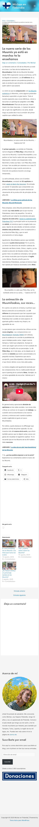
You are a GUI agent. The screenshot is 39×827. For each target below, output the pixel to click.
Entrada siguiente (19, 595)
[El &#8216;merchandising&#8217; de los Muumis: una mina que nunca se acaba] (9, 543)
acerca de (13, 734)
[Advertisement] (19, 502)
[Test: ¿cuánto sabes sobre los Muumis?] (25, 543)
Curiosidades (21, 63)
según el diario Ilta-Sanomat (16, 184)
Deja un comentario (9, 63)
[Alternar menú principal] (34, 6)
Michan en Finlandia (19, 5)
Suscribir (7, 762)
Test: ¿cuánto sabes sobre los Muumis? (23, 550)
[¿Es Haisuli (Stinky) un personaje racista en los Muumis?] (9, 566)
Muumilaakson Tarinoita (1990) (13, 335)
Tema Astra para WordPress (19, 820)
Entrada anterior (19, 591)
